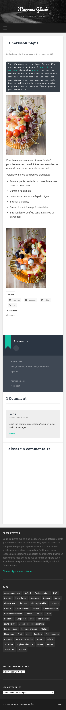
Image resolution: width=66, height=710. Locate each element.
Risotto (40, 639)
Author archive (16, 348)
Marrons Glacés (33, 9)
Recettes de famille (24, 639)
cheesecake (9, 603)
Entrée (39, 614)
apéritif (44, 67)
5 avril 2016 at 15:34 (18, 417)
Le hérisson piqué (22, 43)
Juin (35, 366)
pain (28, 634)
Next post (15, 386)
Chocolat (23, 603)
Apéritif (14, 371)
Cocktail (20, 366)
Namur (35, 70)
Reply (12, 434)
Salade (50, 639)
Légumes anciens (29, 629)
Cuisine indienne (50, 609)
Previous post (17, 381)
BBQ (55, 593)
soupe (40, 644)
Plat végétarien (52, 634)
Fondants (8, 619)
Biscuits (7, 598)
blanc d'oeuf (21, 598)
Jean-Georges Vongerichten (31, 624)
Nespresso (9, 634)
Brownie (46, 598)
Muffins (44, 629)
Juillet (29, 366)
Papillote (38, 634)
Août (13, 366)
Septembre (43, 366)
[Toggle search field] (61, 28)
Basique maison (42, 593)
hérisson (12, 70)
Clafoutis (55, 603)
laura (12, 414)
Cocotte (7, 609)
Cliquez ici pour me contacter (17, 571)
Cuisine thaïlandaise (13, 614)
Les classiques (10, 629)
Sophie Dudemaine (25, 644)
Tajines (50, 644)
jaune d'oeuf (9, 624)
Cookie (36, 609)
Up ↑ (60, 704)
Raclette (8, 639)
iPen (32, 619)
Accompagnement (12, 593)
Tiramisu (22, 649)
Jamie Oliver (43, 619)
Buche (57, 598)
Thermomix (9, 649)
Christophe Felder (39, 603)
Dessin (29, 614)
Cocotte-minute (22, 609)
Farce (48, 614)
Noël (20, 634)
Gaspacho (21, 619)
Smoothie (8, 644)
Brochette (35, 598)
